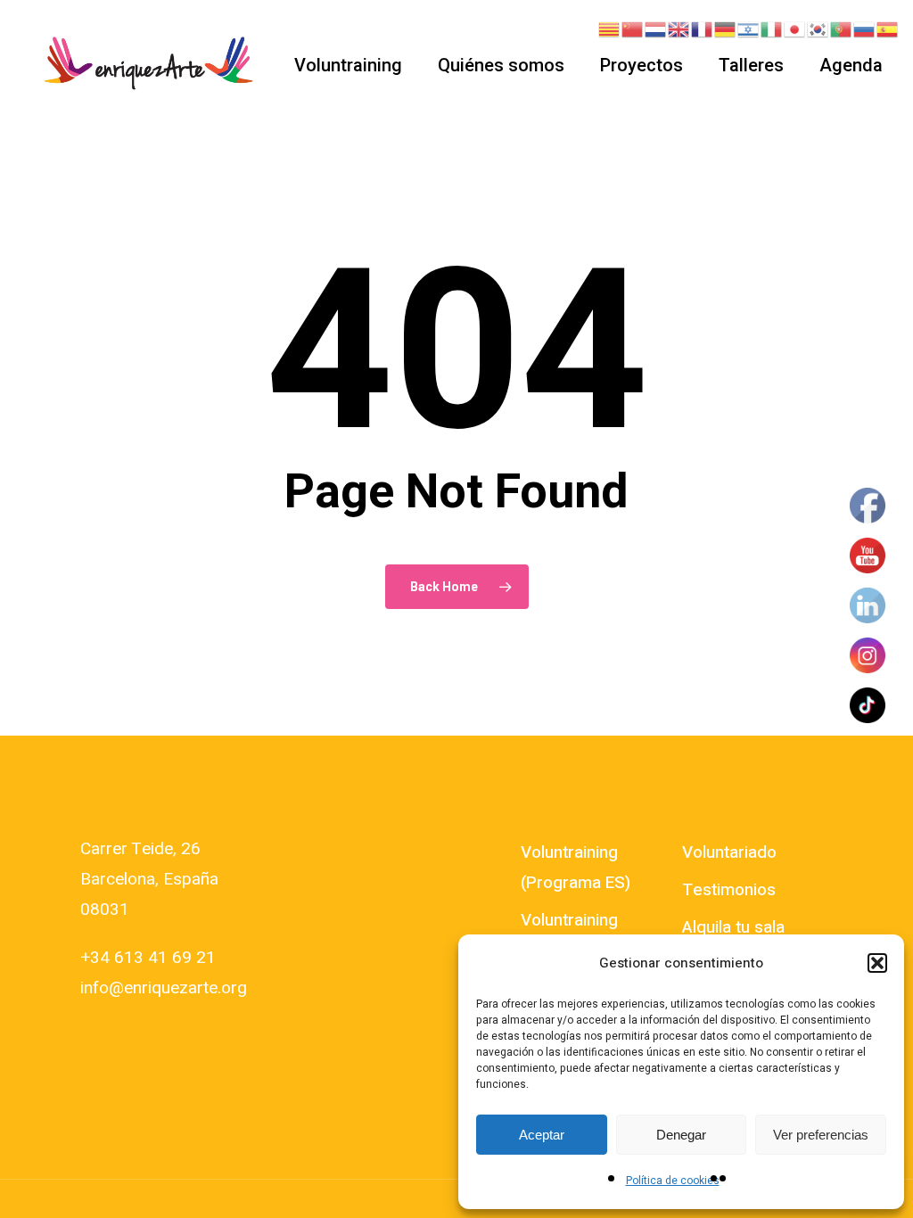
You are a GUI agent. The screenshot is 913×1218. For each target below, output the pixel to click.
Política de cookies (673, 1181)
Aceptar (541, 1134)
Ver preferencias (820, 1134)
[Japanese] (795, 28)
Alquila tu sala (733, 927)
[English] (679, 28)
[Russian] (864, 28)
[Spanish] (888, 28)
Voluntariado (729, 852)
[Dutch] (656, 28)
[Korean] (818, 28)
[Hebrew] (749, 28)
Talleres (751, 65)
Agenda (851, 65)
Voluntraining (348, 65)
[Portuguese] (841, 28)
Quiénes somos (501, 65)
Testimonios (729, 889)
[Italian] (772, 28)
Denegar (681, 1134)
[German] (725, 28)
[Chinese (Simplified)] (633, 28)
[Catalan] (609, 28)
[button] (877, 963)
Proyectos (641, 65)
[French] (702, 28)
